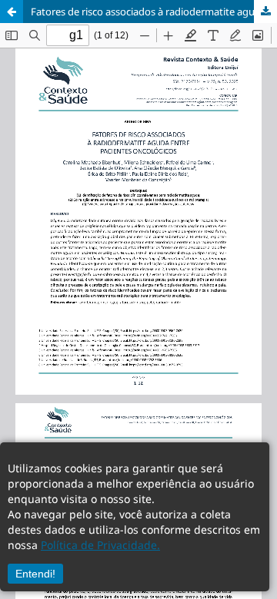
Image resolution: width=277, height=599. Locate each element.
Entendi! (35, 574)
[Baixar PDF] (265, 11)
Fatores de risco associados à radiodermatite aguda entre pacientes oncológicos (154, 11)
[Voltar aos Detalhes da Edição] (11, 11)
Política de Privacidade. (100, 545)
